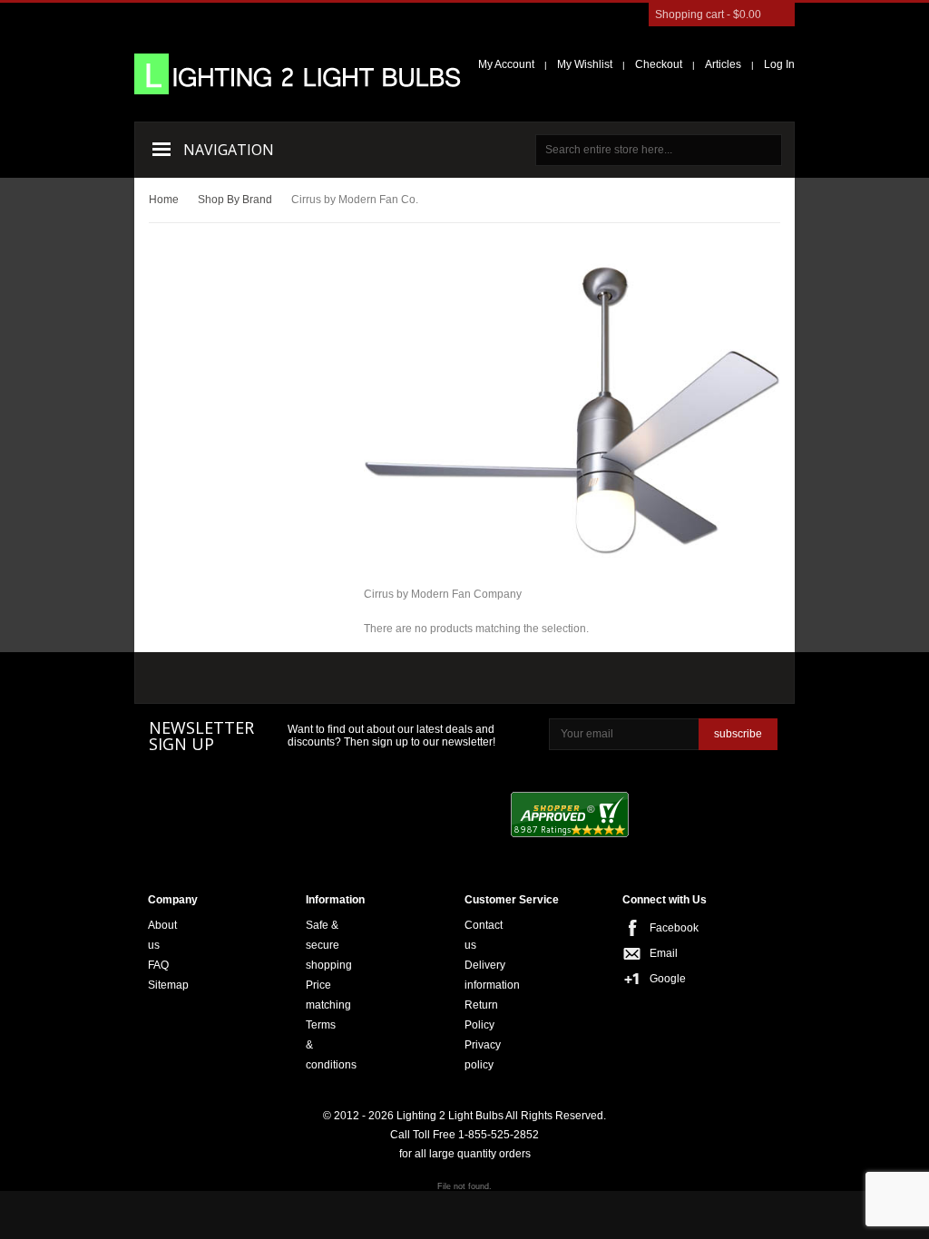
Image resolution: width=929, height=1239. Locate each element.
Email (655, 953)
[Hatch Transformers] (201, 679)
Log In (779, 64)
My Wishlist (584, 64)
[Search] (766, 150)
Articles (723, 64)
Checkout (658, 64)
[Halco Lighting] (305, 679)
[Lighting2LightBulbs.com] (297, 74)
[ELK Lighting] (403, 678)
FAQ (158, 965)
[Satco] (523, 678)
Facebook (655, 928)
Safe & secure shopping (329, 945)
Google (655, 978)
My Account (506, 64)
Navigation (228, 150)
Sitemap (168, 985)
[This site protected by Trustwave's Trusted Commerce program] (710, 816)
